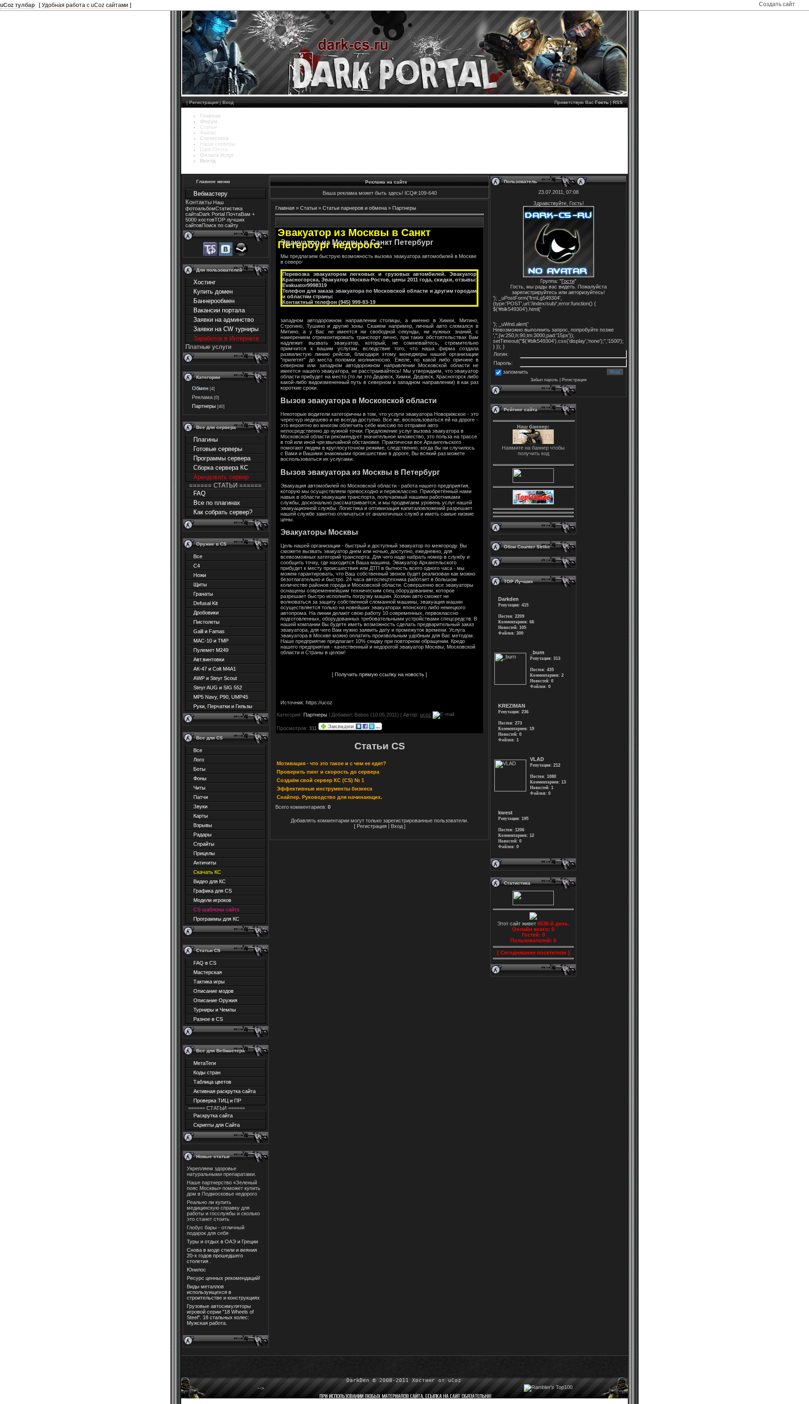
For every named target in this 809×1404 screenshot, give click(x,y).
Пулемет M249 (210, 650)
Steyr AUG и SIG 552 (217, 687)
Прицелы (204, 853)
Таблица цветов (212, 1082)
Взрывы (202, 825)
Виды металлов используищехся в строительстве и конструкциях (223, 1292)
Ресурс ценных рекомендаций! (223, 1278)
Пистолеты (206, 622)
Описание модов (213, 991)
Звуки (200, 806)
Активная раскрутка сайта (224, 1091)
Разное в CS (208, 1019)
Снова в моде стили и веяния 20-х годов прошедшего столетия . (222, 1255)
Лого (198, 759)
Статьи (308, 208)
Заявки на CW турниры (225, 329)
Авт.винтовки (208, 659)
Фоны (199, 778)
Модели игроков (212, 900)
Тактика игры (209, 981)
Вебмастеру (210, 193)
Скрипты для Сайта (216, 1125)
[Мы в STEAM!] (241, 254)
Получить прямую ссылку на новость (379, 674)
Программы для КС (216, 919)
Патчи (200, 797)
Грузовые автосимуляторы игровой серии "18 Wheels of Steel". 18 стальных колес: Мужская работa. (220, 1314)
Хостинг (204, 282)
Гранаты (203, 594)
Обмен (200, 388)
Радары (202, 834)
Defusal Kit (205, 603)
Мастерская (207, 972)
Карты (200, 816)
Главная (284, 208)
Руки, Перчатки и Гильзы (222, 706)
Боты (199, 769)
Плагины (205, 439)
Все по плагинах (216, 502)
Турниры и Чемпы (214, 1009)
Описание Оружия (215, 1000)
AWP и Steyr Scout (215, 678)
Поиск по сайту (220, 225)
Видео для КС (209, 881)
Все (197, 556)
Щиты (200, 584)
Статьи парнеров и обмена (355, 208)
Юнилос (196, 1269)
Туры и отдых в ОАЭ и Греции (222, 1241)
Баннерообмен (214, 300)
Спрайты (203, 844)
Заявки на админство (223, 319)
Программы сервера (221, 458)
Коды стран (207, 1072)
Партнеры (204, 406)
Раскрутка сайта (213, 1115)
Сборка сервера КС (220, 467)
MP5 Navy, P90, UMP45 (220, 697)
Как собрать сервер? (222, 512)
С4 (196, 566)
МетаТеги (204, 1063)
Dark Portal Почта (220, 214)
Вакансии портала (219, 310)
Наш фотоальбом (204, 205)
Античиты (204, 862)
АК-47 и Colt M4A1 (214, 669)
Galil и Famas (209, 631)
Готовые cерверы (217, 448)
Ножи (199, 575)
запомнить (515, 372)
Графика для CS (212, 891)
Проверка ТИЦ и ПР (217, 1100)
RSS (618, 102)
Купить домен (213, 291)
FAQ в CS (204, 963)
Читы (199, 788)
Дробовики (206, 612)
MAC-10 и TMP (210, 640)
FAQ (199, 493)
